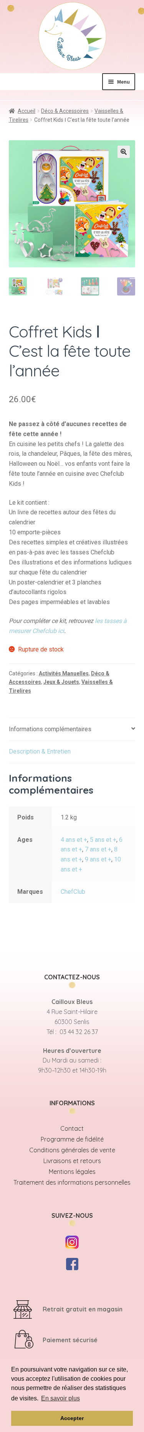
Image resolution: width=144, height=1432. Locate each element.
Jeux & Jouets (61, 682)
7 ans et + (98, 849)
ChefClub (73, 891)
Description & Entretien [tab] (40, 751)
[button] (124, 152)
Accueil (26, 111)
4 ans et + (74, 839)
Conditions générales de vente (72, 1150)
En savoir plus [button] (60, 1398)
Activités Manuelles (64, 673)
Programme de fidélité (72, 1139)
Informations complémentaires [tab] (50, 729)
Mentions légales (72, 1171)
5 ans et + (103, 839)
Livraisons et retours (72, 1161)
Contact (72, 1128)
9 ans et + (98, 859)
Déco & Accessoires (65, 111)
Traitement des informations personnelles (72, 1182)
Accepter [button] (72, 1418)
